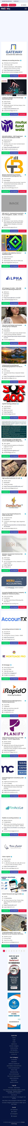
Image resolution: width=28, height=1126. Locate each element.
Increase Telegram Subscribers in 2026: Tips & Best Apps (14, 1103)
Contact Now (6, 75)
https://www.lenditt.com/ (10, 905)
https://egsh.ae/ (8, 565)
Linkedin (15, 1116)
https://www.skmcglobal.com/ (11, 450)
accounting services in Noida (10, 629)
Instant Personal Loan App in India (12, 894)
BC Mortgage (6, 665)
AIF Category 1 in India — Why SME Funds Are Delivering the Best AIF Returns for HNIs (11, 289)
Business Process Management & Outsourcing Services (11, 701)
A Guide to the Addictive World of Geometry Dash (11, 253)
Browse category (14, 1046)
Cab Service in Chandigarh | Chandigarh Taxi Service (14, 1097)
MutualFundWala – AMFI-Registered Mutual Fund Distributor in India (12, 137)
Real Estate (14, 1080)
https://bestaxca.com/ (10, 186)
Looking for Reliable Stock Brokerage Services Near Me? (12, 98)
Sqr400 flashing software (9, 403)
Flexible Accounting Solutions (10, 818)
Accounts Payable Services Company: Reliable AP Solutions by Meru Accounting (13, 593)
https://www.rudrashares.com (11, 108)
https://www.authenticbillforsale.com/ (13, 486)
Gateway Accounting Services (11, 60)
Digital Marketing (14, 1078)
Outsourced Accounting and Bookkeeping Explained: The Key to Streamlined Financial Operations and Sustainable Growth (13, 366)
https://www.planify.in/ (9, 750)
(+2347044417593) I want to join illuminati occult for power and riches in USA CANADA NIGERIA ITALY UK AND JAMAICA (13, 933)
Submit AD (14, 1044)
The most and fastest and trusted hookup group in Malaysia (12, 326)
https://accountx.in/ (9, 637)
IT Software (14, 1059)
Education (14, 1061)
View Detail (22, 75)
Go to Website (14, 75)
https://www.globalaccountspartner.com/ (14, 376)
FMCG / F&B (14, 1070)
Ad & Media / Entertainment (14, 1066)
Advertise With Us (7, 1)
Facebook (14, 1109)
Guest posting (14, 1048)
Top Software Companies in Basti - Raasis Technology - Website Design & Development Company (14, 1091)
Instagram (15, 1113)
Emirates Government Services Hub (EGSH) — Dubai (12, 554)
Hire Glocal (14, 1095)
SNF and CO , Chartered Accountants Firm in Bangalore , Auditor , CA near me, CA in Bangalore (13, 214)
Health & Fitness (14, 1082)
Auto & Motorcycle (14, 1074)
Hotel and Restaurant (14, 1068)
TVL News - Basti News (14, 1087)
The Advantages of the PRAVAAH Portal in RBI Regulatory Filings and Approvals (12, 440)
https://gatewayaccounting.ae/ (12, 70)
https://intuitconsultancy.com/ (12, 790)
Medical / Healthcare (14, 1063)
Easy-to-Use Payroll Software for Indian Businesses (11, 514)
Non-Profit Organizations (14, 1076)
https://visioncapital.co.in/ (10, 866)
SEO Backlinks (14, 1050)
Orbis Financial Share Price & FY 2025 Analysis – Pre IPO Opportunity (12, 738)
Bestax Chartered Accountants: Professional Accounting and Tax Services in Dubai (11, 175)
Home (14, 1037)
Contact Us (14, 1054)
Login (14, 1040)
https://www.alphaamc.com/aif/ (12, 297)
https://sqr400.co (8, 412)
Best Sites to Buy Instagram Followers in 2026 (14, 1100)
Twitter (15, 1111)
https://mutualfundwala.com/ (11, 147)
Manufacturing (14, 1072)
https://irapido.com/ (9, 710)
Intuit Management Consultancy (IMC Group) (13, 778)
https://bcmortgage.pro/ (10, 673)
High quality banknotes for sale (11, 478)
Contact (16, 1)
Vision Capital (6, 856)
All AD (14, 1042)
